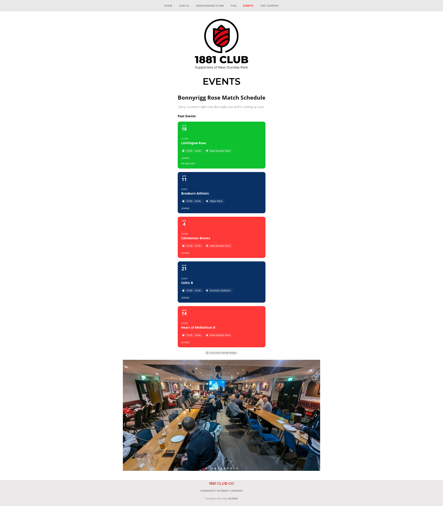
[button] (127, 415)
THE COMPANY (269, 5)
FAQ (233, 5)
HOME (168, 5)
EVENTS (248, 5)
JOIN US (184, 5)
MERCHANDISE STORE (210, 5)
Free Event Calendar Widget (222, 353)
